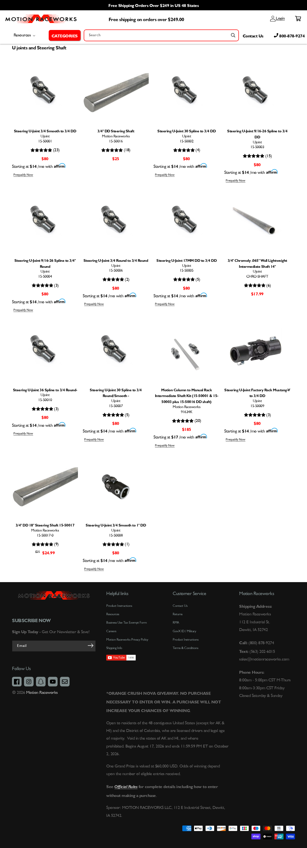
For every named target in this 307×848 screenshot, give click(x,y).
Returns (178, 614)
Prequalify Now (23, 174)
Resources (112, 614)
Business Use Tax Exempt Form (126, 622)
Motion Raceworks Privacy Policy (127, 639)
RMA (176, 622)
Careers (111, 631)
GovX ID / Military (184, 631)
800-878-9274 (291, 35)
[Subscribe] (90, 645)
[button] (65, 35)
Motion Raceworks (42, 692)
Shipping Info (114, 648)
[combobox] (161, 35)
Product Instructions (185, 639)
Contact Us (253, 35)
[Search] (233, 35)
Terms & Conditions (185, 648)
